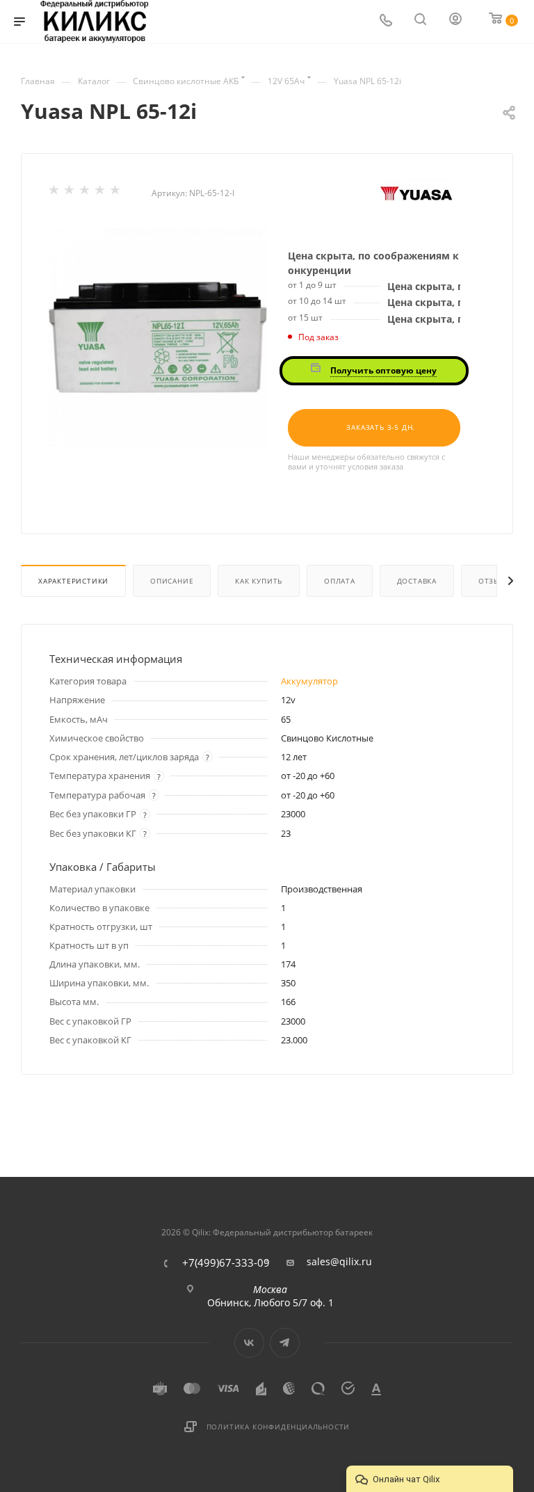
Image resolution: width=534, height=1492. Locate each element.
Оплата (339, 581)
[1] (55, 192)
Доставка (417, 581)
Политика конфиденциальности (278, 1426)
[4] (100, 192)
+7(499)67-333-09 (226, 1263)
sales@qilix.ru (339, 1262)
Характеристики (73, 581)
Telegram (285, 1343)
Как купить (258, 581)
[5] (116, 192)
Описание (171, 581)
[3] (85, 192)
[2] (70, 192)
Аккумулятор (309, 681)
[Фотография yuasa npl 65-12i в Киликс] (158, 337)
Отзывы (495, 581)
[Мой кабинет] (456, 22)
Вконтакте (249, 1343)
